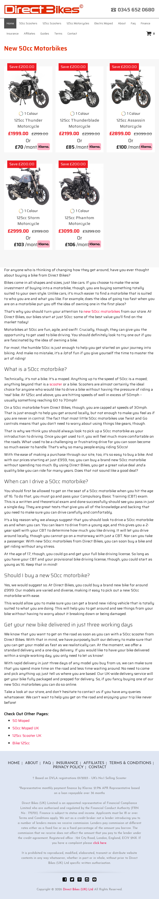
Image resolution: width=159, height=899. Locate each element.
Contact (72, 33)
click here (99, 843)
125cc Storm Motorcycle (28, 221)
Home (10, 23)
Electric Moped (103, 23)
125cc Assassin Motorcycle (130, 123)
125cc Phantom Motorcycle (79, 221)
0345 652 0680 (136, 10)
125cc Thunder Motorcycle (28, 123)
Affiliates (29, 33)
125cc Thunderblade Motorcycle (79, 123)
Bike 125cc (21, 743)
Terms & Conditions (130, 763)
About (122, 23)
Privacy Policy (68, 767)
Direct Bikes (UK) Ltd (78, 889)
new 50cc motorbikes (101, 311)
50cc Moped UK (25, 728)
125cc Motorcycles (77, 23)
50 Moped (21, 721)
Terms (58, 33)
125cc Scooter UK (26, 735)
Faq (133, 23)
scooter (55, 384)
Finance (145, 23)
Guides (44, 33)
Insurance (13, 33)
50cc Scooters (28, 23)
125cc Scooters (51, 23)
